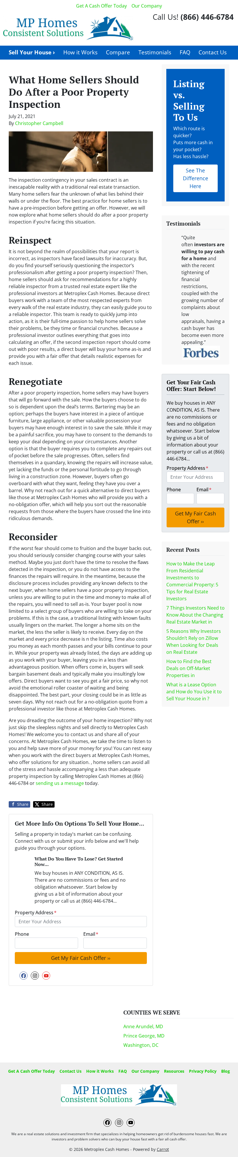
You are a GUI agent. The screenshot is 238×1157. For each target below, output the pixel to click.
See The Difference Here (195, 178)
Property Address (36, 912)
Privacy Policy (203, 1071)
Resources (174, 1071)
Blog (225, 1071)
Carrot (163, 1149)
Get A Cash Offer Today (101, 6)
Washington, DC (140, 1045)
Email (90, 934)
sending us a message (60, 783)
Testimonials (154, 52)
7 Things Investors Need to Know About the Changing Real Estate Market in (195, 615)
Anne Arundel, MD (143, 1026)
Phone (22, 934)
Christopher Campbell (39, 123)
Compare (118, 52)
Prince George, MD (144, 1036)
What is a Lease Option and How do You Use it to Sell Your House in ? (194, 691)
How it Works (80, 52)
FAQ (185, 52)
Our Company (146, 6)
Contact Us (213, 52)
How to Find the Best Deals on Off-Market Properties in (189, 668)
